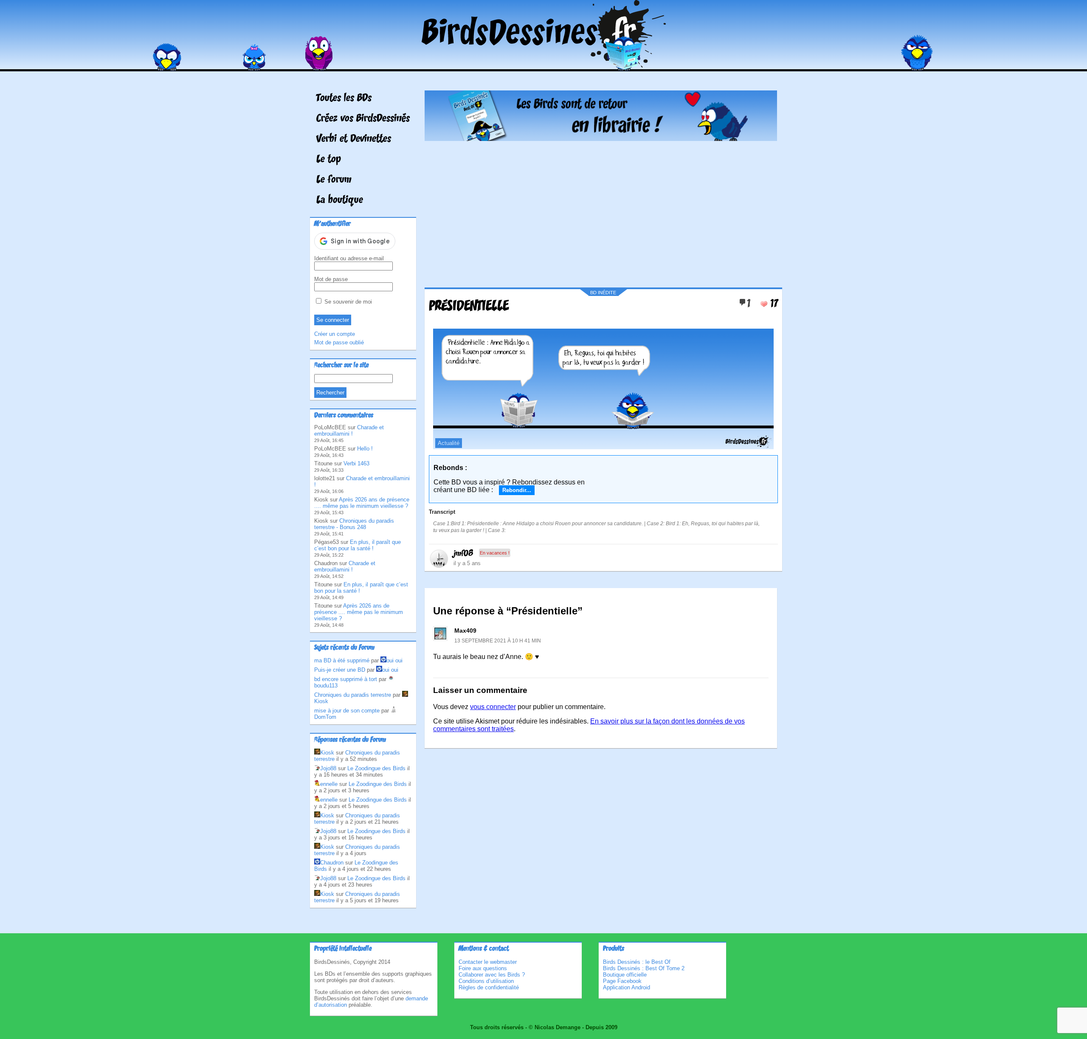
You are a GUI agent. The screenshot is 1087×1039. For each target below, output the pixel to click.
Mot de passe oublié (339, 342)
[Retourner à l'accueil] (544, 65)
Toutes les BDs (344, 98)
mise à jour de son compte (347, 710)
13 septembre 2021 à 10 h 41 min (497, 641)
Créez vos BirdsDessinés (363, 119)
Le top (328, 159)
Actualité (448, 443)
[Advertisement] (601, 211)
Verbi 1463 (356, 463)
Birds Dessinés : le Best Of (636, 962)
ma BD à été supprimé (341, 660)
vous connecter (493, 706)
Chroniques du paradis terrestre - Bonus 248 (354, 524)
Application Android (626, 987)
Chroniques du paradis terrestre (352, 695)
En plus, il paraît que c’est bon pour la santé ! (357, 545)
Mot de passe (331, 279)
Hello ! (365, 448)
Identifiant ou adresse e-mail (349, 258)
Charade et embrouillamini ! (349, 430)
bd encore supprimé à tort (345, 679)
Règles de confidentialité (489, 987)
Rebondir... (516, 490)
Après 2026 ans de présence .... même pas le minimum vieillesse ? (361, 502)
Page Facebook (622, 981)
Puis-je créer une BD (339, 670)
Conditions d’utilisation (486, 981)
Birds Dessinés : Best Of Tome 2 (643, 968)
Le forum (334, 180)
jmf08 (463, 554)
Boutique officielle (625, 974)
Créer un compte (334, 334)
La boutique (339, 200)
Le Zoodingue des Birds (376, 768)
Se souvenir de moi (347, 301)
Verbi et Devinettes (353, 139)
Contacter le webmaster (488, 962)
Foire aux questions (483, 968)
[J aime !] (763, 304)
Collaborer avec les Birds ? (492, 974)
